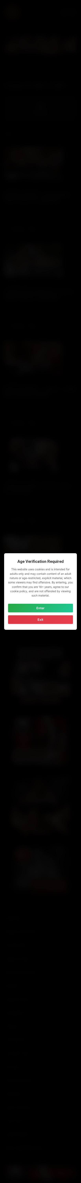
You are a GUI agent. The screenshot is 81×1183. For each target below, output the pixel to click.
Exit (40, 620)
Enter (40, 608)
